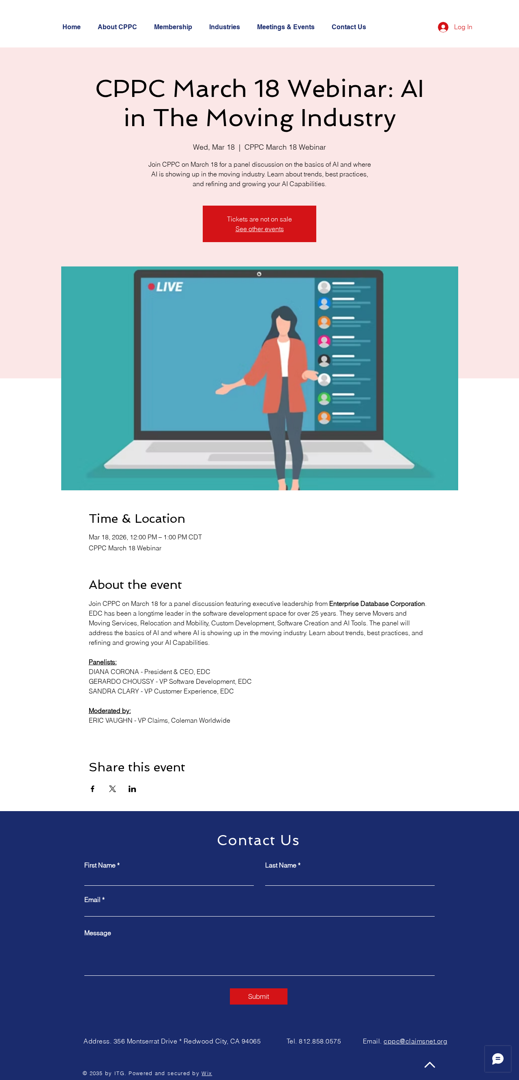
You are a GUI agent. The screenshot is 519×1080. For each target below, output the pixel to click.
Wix (207, 1073)
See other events (260, 229)
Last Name (280, 865)
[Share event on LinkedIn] (132, 789)
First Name (100, 865)
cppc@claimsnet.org (415, 1041)
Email (92, 899)
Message (97, 933)
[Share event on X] (112, 789)
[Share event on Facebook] (93, 789)
